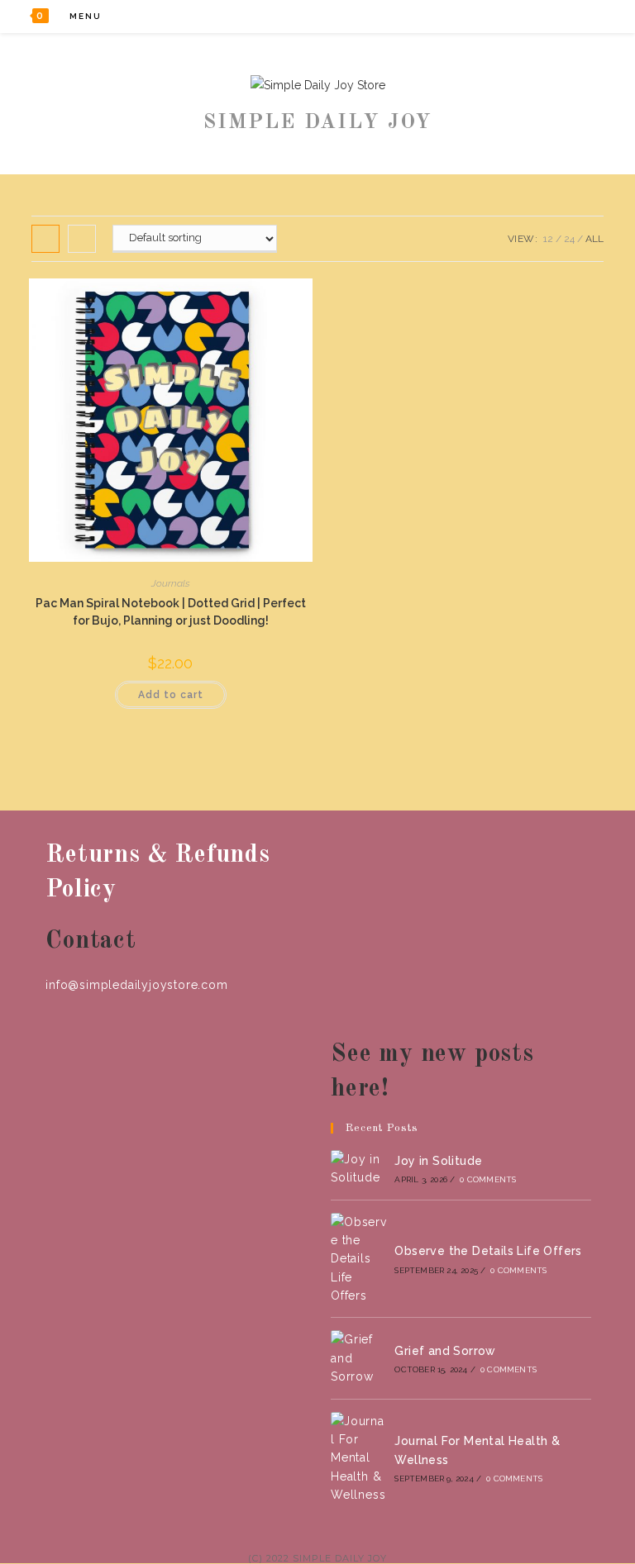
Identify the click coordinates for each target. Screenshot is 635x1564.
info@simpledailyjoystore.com (136, 984)
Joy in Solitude (438, 1160)
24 (569, 239)
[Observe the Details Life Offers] (359, 1259)
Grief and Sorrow (444, 1350)
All (594, 239)
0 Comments (488, 1179)
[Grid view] (45, 239)
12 (548, 239)
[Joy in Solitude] (359, 1168)
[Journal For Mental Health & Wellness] (359, 1458)
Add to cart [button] (170, 695)
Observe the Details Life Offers (487, 1250)
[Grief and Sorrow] (359, 1358)
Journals (170, 583)
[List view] (82, 239)
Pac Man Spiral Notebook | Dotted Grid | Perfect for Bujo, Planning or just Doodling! (171, 612)
